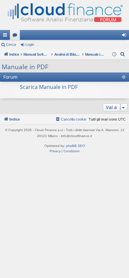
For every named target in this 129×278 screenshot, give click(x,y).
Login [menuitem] (125, 36)
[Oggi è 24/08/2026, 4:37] (114, 54)
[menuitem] (123, 54)
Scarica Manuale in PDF (49, 87)
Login (29, 44)
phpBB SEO (75, 146)
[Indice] (64, 15)
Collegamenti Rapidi (6, 36)
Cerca (11, 44)
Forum (16, 36)
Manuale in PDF (25, 67)
